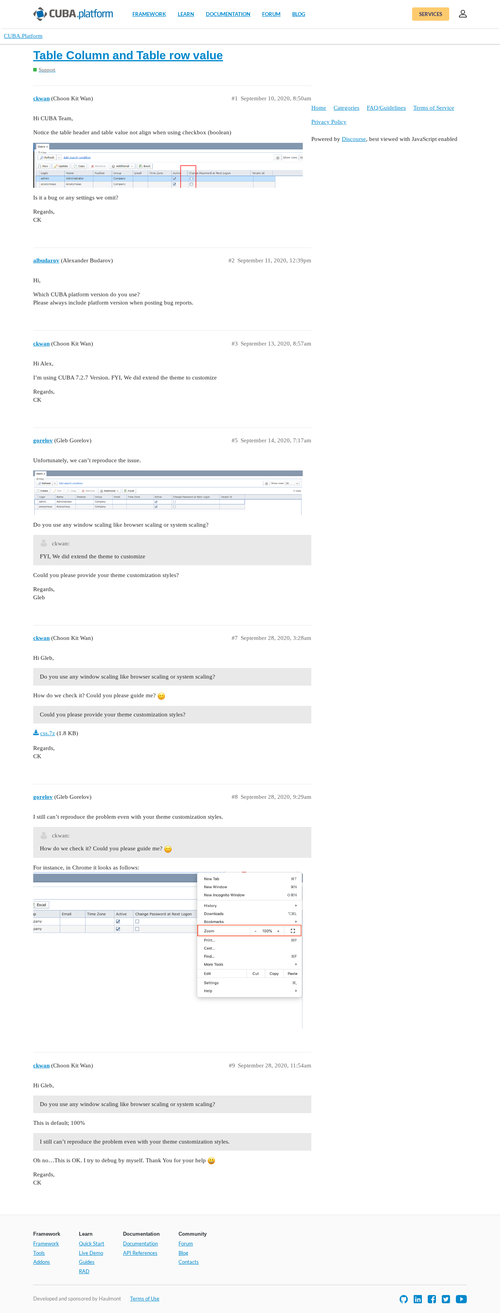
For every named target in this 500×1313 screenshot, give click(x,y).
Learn (186, 14)
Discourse (354, 139)
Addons (41, 1262)
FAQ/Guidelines (386, 108)
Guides (87, 1262)
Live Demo (91, 1253)
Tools (39, 1253)
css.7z (47, 733)
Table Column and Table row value (128, 55)
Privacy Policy (328, 122)
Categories (346, 108)
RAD (84, 1271)
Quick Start (91, 1243)
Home (318, 108)
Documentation (228, 14)
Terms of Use (144, 1298)
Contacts (189, 1262)
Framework (149, 14)
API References (140, 1253)
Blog (298, 14)
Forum (271, 14)
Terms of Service (433, 108)
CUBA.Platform (23, 36)
